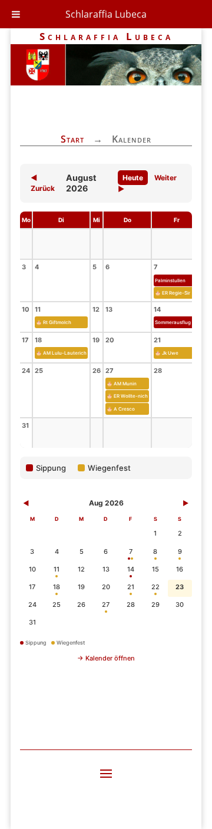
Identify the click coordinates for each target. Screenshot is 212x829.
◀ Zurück (43, 183)
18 (56, 587)
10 (32, 569)
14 (130, 569)
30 (179, 604)
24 (32, 604)
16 (179, 569)
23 (179, 587)
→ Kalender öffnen (106, 658)
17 (32, 587)
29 (155, 604)
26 (81, 604)
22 (155, 587)
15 (155, 569)
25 (56, 604)
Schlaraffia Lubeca (106, 14)
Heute (132, 177)
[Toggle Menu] (16, 14)
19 (81, 587)
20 (106, 587)
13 (106, 569)
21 (130, 587)
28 (131, 604)
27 (106, 604)
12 (81, 569)
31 (32, 622)
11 (56, 569)
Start (72, 139)
